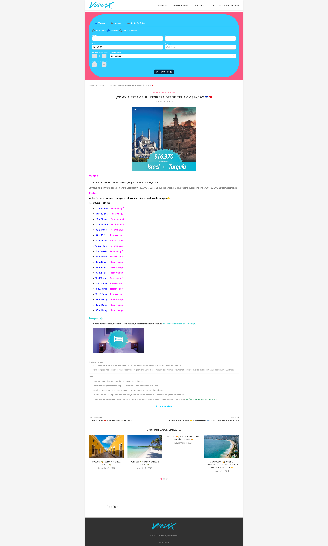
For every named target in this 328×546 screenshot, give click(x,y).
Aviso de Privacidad (229, 5)
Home (91, 85)
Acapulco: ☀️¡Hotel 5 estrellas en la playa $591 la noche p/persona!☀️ (222, 464)
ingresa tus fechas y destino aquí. (179, 323)
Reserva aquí (117, 208)
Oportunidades (180, 5)
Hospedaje (199, 5)
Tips (212, 5)
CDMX (101, 85)
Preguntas (161, 5)
